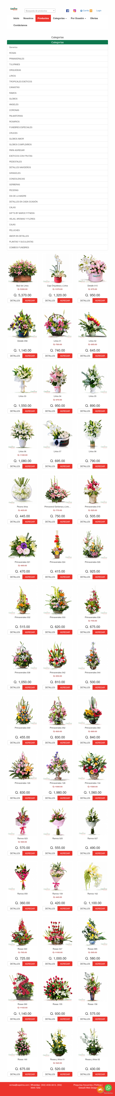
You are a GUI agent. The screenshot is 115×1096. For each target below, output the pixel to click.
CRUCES (13, 133)
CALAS (12, 207)
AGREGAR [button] (30, 300)
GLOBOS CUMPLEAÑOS (20, 144)
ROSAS (12, 52)
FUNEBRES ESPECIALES (20, 127)
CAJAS (12, 224)
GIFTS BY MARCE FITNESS (21, 213)
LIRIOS (12, 75)
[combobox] (40, 11)
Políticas (98, 1084)
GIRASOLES (14, 173)
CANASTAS (14, 87)
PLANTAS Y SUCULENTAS (21, 241)
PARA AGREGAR (17, 150)
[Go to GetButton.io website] (108, 1093)
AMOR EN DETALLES (19, 236)
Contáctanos (20, 25)
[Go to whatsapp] (108, 1087)
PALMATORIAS (16, 115)
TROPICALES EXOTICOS (20, 81)
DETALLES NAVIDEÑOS (20, 167)
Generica (13, 47)
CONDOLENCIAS (17, 178)
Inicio (16, 18)
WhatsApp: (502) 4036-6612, (44, 1084)
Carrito (86, 10)
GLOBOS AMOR (16, 138)
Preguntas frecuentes (83, 1084)
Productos (43, 18)
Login (98, 10)
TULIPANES (14, 64)
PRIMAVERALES (16, 58)
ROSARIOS (14, 121)
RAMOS (12, 93)
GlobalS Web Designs (88, 1087)
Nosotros (28, 18)
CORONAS (14, 110)
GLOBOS (13, 98)
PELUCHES (14, 230)
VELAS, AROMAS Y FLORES (22, 218)
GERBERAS (14, 184)
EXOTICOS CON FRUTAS (20, 155)
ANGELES (13, 104)
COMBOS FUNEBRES (19, 247)
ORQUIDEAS (15, 70)
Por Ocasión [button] (78, 18)
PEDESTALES (15, 161)
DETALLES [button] (15, 300)
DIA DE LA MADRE (17, 195)
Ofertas (94, 18)
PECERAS (13, 190)
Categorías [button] (59, 18)
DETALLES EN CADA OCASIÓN (23, 201)
